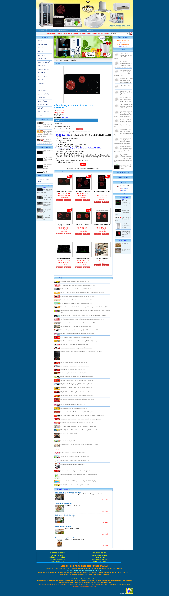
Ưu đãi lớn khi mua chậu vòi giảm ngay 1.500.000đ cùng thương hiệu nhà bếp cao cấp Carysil (82, 292)
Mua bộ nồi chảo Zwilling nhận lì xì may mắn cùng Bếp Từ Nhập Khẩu (77, 412)
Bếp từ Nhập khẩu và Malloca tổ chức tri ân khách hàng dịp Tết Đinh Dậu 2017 (78, 430)
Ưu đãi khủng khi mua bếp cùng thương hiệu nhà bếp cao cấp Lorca (76, 348)
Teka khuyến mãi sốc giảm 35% (67, 440)
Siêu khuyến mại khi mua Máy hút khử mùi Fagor (126, 225)
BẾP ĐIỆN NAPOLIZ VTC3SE (102, 225)
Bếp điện (73, 60)
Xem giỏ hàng (124, 188)
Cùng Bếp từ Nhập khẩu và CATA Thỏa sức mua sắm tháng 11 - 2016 (76, 422)
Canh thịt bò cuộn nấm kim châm (65, 515)
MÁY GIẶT (40, 108)
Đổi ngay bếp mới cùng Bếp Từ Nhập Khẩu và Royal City (73, 408)
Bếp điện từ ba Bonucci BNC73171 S (48, 166)
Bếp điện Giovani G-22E (64, 225)
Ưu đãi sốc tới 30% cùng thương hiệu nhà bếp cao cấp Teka (74, 344)
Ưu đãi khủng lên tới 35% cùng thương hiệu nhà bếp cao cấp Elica (75, 326)
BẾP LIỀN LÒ (41, 73)
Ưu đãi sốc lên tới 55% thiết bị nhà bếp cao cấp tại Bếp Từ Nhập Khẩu (76, 380)
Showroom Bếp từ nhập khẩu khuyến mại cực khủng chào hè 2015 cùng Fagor (78, 481)
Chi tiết (68, 200)
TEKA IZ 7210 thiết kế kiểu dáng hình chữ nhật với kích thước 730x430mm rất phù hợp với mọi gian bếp (122, 123)
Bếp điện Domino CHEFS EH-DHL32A (102, 192)
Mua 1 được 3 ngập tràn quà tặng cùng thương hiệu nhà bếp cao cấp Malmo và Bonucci (80, 330)
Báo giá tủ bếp (125, 243)
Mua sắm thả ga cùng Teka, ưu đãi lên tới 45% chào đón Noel (74, 281)
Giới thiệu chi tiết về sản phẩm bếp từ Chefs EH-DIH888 (125, 166)
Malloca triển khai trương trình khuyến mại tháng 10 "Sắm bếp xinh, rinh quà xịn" (79, 289)
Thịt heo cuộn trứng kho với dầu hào (66, 538)
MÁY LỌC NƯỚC (42, 44)
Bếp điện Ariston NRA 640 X (83, 258)
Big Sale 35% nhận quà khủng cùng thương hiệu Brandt (73, 452)
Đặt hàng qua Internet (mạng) (43, 180)
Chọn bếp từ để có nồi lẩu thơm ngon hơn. (68, 492)
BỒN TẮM (40, 51)
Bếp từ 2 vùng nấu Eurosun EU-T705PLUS (47, 158)
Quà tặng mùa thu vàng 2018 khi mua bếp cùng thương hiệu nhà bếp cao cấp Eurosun (80, 299)
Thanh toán (123, 190)
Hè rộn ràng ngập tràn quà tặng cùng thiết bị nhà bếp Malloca (74, 366)
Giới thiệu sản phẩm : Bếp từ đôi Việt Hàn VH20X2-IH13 (44, 190)
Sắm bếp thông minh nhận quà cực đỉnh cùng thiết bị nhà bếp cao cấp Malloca (78, 322)
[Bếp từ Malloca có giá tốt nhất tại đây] (83, 47)
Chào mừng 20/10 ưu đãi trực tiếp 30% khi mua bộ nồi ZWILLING (76, 303)
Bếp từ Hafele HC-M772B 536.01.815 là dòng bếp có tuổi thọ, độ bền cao (126, 106)
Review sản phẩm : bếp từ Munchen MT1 (47, 217)
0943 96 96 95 (123, 42)
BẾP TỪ (40, 41)
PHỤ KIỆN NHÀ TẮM (43, 111)
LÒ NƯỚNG (41, 83)
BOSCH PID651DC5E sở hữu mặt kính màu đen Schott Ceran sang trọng (126, 80)
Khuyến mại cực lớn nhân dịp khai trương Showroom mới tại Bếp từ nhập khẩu (78, 474)
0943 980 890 (123, 46)
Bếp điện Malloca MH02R (82, 225)
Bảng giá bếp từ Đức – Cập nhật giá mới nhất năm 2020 (126, 92)
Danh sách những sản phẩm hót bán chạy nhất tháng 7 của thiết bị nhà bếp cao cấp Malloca (81, 351)
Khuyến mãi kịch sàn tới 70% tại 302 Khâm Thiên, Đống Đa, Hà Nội (76, 395)
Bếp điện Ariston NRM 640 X (64, 258)
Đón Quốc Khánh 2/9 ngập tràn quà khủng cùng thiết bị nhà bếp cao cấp (77, 333)
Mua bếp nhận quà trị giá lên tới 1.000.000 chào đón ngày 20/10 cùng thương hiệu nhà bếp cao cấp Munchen (85, 307)
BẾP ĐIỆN (40, 48)
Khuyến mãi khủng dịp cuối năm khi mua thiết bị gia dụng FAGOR (76, 460)
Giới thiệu (51, 30)
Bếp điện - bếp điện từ (101, 258)
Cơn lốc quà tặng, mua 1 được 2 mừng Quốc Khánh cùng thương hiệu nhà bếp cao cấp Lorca (81, 319)
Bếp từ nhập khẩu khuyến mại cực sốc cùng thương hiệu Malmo (75, 484)
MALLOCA (65, 117)
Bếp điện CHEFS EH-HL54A (83, 191)
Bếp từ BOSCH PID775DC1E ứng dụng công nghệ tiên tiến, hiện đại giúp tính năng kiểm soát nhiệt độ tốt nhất (123, 158)
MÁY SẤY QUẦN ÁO (43, 94)
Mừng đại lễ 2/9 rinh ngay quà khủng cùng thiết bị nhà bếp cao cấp (75, 337)
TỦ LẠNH (40, 115)
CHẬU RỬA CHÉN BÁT (44, 62)
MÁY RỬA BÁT (42, 87)
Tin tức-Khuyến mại (64, 30)
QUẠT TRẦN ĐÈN (43, 101)
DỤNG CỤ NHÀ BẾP (43, 69)
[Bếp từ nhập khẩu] (129, 593)
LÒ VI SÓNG (41, 97)
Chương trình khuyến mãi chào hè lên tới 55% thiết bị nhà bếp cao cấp (76, 376)
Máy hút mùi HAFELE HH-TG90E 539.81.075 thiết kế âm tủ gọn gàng (125, 99)
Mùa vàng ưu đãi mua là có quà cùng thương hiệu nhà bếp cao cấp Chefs (45, 133)
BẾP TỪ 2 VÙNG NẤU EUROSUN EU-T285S (47, 151)
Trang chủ (66, 60)
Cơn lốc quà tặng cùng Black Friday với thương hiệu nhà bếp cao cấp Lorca (77, 285)
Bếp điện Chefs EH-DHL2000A (64, 191)
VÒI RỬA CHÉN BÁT (43, 65)
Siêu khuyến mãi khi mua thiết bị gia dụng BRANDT (72, 464)
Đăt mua (61, 200)
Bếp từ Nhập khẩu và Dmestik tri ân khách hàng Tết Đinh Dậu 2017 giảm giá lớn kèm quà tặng (82, 415)
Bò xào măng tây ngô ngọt (63, 526)
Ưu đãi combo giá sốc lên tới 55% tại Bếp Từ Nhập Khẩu (73, 373)
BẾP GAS (40, 80)
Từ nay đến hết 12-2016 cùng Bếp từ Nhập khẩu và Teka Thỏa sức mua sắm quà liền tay (80, 419)
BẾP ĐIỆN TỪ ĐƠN (43, 76)
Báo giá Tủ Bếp (123, 240)
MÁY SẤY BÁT (42, 90)
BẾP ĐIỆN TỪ (41, 55)
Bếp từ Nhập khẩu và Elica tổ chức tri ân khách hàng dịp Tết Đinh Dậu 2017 (78, 426)
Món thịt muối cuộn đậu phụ (63, 503)
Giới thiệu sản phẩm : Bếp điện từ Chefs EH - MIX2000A (47, 197)
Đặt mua (80, 129)
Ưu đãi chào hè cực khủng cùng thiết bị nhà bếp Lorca (72, 369)
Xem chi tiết (105, 500)
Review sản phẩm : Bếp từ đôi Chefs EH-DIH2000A (47, 204)
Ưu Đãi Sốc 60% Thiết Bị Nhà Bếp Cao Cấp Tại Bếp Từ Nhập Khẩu (76, 387)
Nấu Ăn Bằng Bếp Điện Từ (63, 489)
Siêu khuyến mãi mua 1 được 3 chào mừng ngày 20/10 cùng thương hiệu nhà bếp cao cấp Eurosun (83, 315)
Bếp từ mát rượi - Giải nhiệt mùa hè (68, 433)
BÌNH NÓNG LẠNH (43, 104)
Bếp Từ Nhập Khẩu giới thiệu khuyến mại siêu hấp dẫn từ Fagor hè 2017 (77, 399)
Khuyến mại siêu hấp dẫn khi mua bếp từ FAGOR (123, 219)
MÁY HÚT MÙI (42, 58)
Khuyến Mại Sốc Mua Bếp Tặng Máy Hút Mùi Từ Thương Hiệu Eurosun (77, 384)
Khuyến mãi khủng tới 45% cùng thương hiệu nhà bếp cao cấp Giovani (76, 392)
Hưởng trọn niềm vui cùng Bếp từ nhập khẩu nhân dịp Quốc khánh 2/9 (76, 471)
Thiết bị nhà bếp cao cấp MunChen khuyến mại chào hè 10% (74, 456)
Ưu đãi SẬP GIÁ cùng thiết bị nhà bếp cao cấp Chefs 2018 (74, 362)
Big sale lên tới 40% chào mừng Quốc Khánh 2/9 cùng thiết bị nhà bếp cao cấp (78, 341)
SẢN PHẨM (78, 30)
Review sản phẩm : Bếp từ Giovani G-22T (47, 210)
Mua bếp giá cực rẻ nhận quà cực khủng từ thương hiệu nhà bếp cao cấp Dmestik (79, 444)
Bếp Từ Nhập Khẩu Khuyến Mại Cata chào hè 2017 (72, 404)
